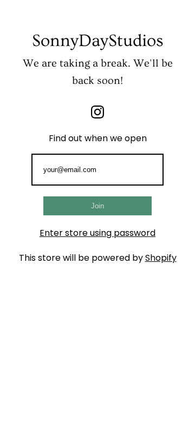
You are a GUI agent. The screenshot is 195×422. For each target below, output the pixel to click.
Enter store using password (97, 233)
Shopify (161, 258)
